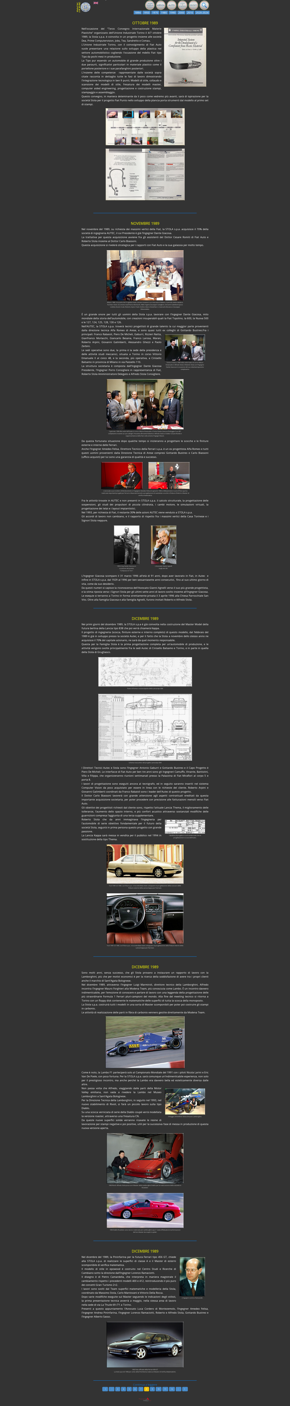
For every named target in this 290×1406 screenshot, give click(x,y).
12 (172, 1389)
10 (159, 1389)
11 (165, 1389)
